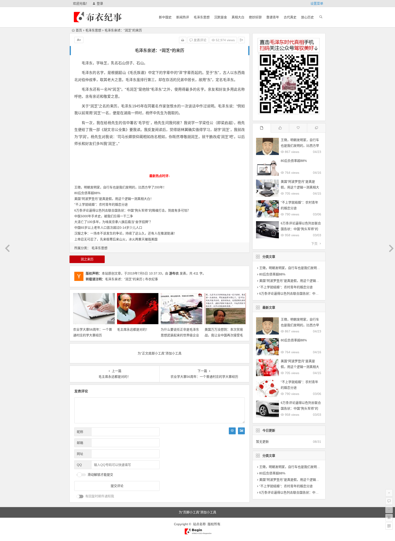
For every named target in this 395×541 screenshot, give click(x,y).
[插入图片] (241, 430)
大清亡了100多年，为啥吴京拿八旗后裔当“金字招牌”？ (113, 222)
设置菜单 (316, 3)
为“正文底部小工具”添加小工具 (159, 353)
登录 (100, 3)
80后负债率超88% (87, 193)
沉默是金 (220, 17)
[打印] (182, 40)
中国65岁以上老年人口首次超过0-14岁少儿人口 (108, 227)
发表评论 (199, 40)
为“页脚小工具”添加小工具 (197, 512)
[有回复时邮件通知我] (80, 496)
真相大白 (238, 17)
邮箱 (80, 443)
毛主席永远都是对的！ (133, 329)
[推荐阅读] (316, 128)
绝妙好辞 (255, 17)
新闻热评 (182, 17)
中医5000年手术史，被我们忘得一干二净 (103, 216)
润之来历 (87, 259)
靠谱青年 (272, 17)
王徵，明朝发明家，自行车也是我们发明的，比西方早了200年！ (120, 187)
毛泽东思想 (202, 17)
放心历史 (307, 17)
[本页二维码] (389, 526)
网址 (80, 454)
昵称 (80, 432)
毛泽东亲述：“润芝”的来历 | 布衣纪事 (131, 279)
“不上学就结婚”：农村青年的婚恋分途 (101, 204)
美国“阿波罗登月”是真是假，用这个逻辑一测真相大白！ (113, 199)
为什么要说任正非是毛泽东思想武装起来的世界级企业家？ (180, 335)
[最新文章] (262, 128)
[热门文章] (298, 128)
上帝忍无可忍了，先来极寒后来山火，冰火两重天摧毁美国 (115, 239)
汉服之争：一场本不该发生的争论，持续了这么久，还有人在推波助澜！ (125, 233)
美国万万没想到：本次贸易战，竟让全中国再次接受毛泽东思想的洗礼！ (224, 335)
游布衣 (174, 273)
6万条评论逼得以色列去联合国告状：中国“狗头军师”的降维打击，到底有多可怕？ (132, 210)
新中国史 (165, 17)
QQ (79, 465)
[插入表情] (232, 430)
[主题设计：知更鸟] (198, 533)
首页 (79, 30)
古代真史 (290, 17)
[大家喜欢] (280, 128)
